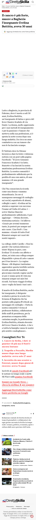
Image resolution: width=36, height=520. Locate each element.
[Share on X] (10, 73)
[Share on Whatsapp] (13, 73)
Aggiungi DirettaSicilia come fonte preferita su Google (17, 391)
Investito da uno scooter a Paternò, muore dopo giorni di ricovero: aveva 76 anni (17, 363)
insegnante (6, 405)
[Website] (31, 414)
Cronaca (6, 11)
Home (3, 6)
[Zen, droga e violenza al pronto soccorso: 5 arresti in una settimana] (7, 451)
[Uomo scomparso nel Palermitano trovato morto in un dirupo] (7, 471)
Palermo (30, 465)
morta (13, 405)
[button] (3, 2)
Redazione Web (7, 81)
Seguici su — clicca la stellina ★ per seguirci (18, 383)
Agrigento (17, 487)
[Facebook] (33, 414)
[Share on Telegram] (16, 73)
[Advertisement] (18, 52)
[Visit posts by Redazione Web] (3, 414)
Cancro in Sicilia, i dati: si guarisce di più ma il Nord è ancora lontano (16, 343)
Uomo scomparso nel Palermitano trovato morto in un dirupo (23, 471)
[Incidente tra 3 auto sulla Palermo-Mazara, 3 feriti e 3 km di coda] (7, 441)
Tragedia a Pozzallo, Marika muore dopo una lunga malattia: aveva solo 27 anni (17, 353)
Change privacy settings (18, 517)
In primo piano (23, 465)
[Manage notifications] (32, 516)
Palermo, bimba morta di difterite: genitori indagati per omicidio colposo (23, 461)
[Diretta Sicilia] (17, 2)
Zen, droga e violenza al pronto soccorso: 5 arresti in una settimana (23, 451)
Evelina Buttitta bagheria (21, 403)
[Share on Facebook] (7, 73)
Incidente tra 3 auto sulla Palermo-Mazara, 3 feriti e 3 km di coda (22, 441)
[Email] (7, 76)
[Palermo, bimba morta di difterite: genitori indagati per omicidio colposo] (7, 461)
